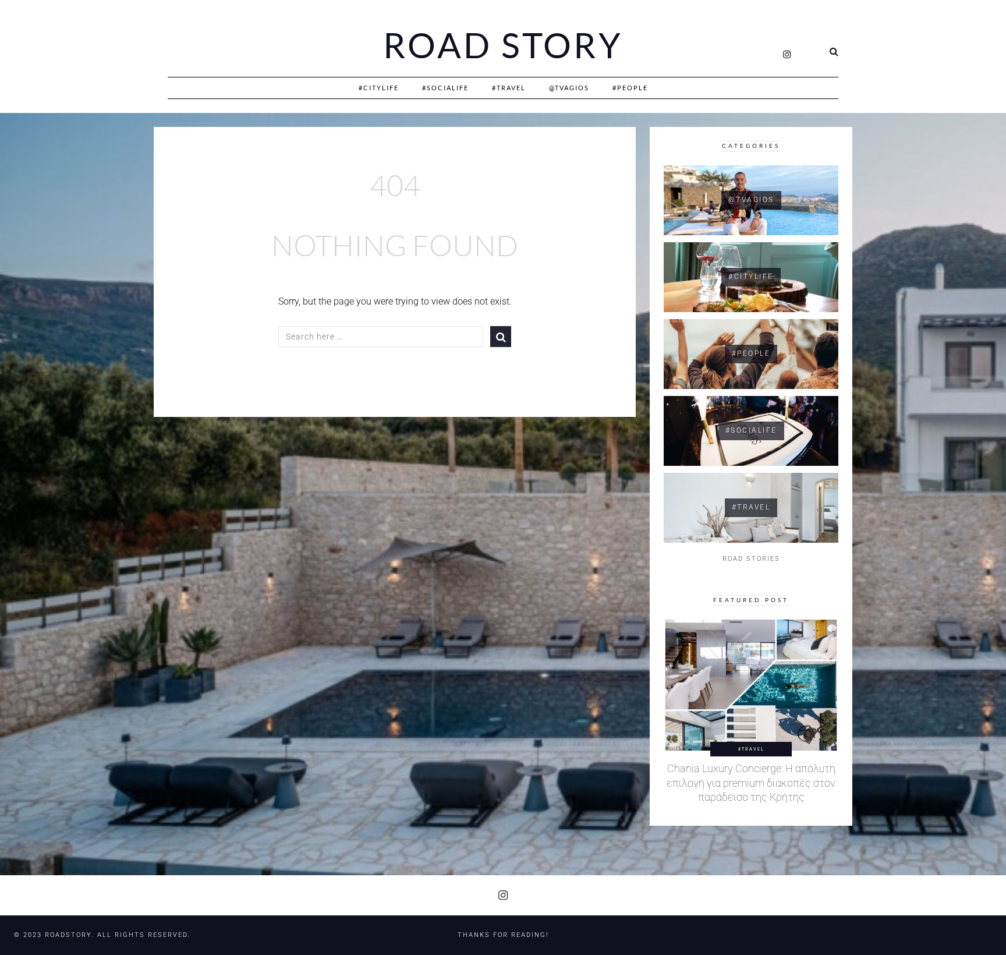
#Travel (509, 87)
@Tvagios (569, 87)
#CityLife (379, 87)
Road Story (503, 45)
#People (630, 87)
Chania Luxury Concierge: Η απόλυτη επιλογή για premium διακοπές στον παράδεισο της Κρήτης (751, 783)
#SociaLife (445, 87)
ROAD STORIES (751, 559)
